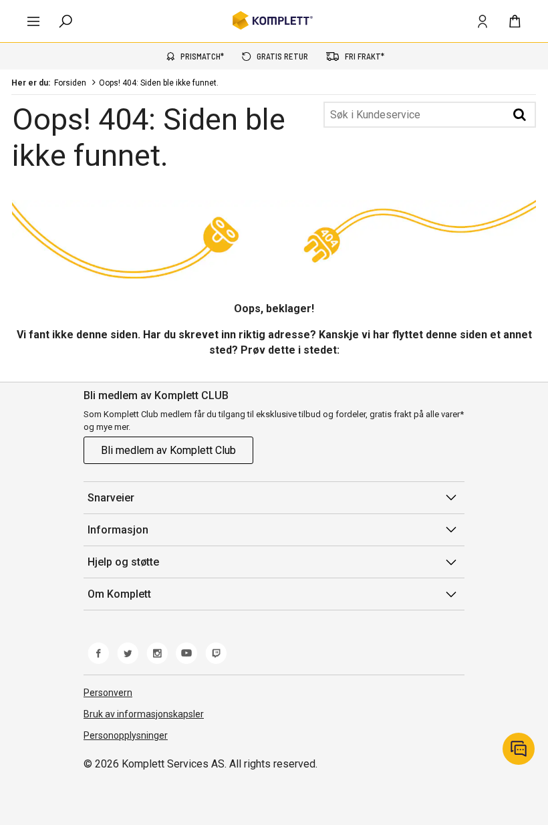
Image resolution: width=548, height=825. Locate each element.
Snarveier (111, 497)
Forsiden (70, 83)
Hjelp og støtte (123, 562)
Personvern (108, 692)
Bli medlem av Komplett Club (168, 450)
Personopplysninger (126, 735)
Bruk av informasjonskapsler (144, 714)
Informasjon (118, 529)
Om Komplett (119, 594)
